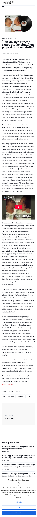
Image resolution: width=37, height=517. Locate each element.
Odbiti (19, 507)
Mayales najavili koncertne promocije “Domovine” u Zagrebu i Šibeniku (18, 465)
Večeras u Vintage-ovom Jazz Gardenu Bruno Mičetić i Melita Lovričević (18, 475)
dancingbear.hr (7, 384)
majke (11, 392)
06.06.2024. (6, 451)
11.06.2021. (6, 469)
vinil (28, 396)
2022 (4, 392)
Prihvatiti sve (19, 513)
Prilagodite (19, 502)
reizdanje (20, 396)
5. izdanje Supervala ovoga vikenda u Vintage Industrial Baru (18, 447)
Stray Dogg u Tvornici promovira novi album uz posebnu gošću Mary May (18, 456)
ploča (18, 392)
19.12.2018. (6, 460)
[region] (18, 497)
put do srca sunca (8, 396)
